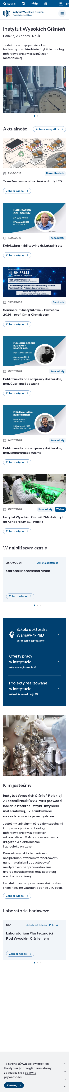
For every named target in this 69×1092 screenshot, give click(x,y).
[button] (34, 116)
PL (61, 3)
